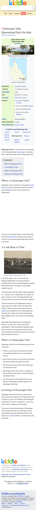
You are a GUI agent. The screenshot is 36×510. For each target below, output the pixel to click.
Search (33, 8)
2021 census (21, 86)
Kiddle (3, 503)
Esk (29, 109)
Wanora (26, 136)
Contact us (5, 505)
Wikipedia (25, 500)
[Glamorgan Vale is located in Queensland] (18, 69)
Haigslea (16, 142)
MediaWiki (19, 502)
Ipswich (31, 106)
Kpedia (23, 13)
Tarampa (6, 135)
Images (11, 13)
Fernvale (18, 103)
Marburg (16, 140)
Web (6, 13)
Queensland (18, 43)
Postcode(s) (6, 92)
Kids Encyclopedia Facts (9, 35)
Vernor (17, 132)
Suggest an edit (23, 483)
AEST (17, 98)
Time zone (5, 98)
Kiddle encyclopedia (18, 465)
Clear (29, 8)
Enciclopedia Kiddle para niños (19, 505)
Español (29, 13)
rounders (10, 275)
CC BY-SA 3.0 (21, 496)
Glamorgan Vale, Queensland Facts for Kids (15, 474)
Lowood (6, 132)
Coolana (6, 137)
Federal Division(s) (8, 125)
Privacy (22, 503)
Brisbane (19, 114)
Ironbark (26, 140)
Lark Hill (6, 140)
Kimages (17, 13)
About (16, 503)
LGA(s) (4, 119)
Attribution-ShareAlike (20, 469)
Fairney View (27, 132)
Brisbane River (11, 237)
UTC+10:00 (22, 98)
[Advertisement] (18, 21)
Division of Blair (19, 125)
